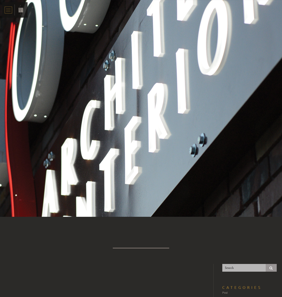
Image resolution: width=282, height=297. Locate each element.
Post (225, 292)
